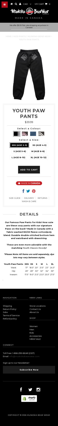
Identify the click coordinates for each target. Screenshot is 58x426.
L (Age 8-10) (18, 157)
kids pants (20, 36)
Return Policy (9, 309)
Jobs (5, 312)
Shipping (7, 306)
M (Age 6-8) (38, 151)
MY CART (42, 4)
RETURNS (42, 198)
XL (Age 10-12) (38, 157)
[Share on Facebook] (23, 192)
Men (32, 329)
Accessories (36, 336)
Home (9, 36)
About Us (34, 312)
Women (34, 326)
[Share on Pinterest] (33, 192)
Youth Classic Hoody (34, 248)
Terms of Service (11, 315)
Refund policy (10, 318)
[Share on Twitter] (28, 192)
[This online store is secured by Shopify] (29, 401)
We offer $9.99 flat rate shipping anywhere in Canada (29, 26)
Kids (32, 333)
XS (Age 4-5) (39, 145)
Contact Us (35, 309)
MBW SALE (35, 339)
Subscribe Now (29, 369)
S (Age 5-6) (19, 151)
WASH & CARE (29, 201)
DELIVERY (29, 198)
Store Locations (37, 306)
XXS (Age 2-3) (19, 145)
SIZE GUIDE (14, 198)
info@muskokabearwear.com (24, 356)
